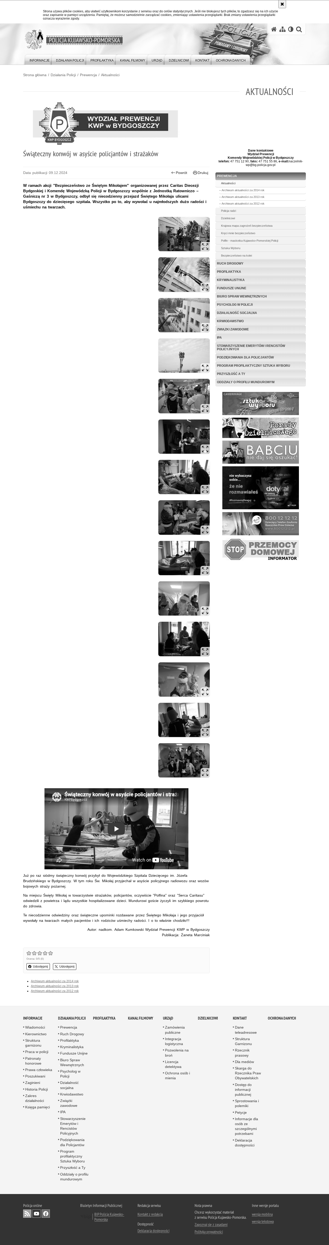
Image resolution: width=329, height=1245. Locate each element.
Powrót (181, 173)
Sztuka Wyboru (230, 248)
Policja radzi (228, 210)
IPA (219, 337)
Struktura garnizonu (33, 1042)
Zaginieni (32, 1083)
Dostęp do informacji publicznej (243, 1090)
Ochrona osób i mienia (177, 1075)
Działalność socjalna (237, 313)
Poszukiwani (35, 1076)
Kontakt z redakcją (150, 1214)
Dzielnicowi (228, 218)
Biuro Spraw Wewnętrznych (242, 296)
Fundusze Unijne (231, 288)
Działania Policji (63, 75)
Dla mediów (244, 1062)
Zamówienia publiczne (175, 1029)
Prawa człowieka (38, 1070)
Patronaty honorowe (33, 1060)
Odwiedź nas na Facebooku (46, 1213)
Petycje (241, 1112)
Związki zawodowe (233, 329)
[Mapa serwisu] (282, 29)
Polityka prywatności (209, 1231)
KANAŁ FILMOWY (140, 1018)
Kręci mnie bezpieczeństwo (238, 233)
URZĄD (168, 1018)
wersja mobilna (262, 1214)
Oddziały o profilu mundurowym (246, 382)
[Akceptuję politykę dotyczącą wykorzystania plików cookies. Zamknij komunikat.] (282, 4)
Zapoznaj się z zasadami (211, 1224)
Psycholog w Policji (235, 304)
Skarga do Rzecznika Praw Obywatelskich (248, 1073)
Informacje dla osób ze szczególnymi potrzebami (246, 1126)
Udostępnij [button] (40, 966)
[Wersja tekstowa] (291, 29)
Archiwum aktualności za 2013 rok (55, 986)
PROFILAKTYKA (104, 1018)
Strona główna (35, 75)
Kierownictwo (36, 1034)
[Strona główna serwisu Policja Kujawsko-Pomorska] (274, 29)
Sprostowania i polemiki (247, 1103)
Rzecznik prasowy (242, 1052)
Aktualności (110, 75)
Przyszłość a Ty (231, 374)
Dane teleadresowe (246, 1029)
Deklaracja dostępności (244, 1142)
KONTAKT (240, 1018)
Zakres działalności (34, 1098)
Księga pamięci (37, 1107)
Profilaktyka (229, 272)
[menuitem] (39, 59)
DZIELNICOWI (208, 1018)
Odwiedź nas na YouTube (36, 1213)
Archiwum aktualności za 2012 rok (55, 991)
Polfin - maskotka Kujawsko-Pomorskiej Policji (249, 240)
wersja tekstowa (263, 1221)
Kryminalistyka (231, 280)
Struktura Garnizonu (243, 1041)
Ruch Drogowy (230, 263)
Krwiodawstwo (230, 321)
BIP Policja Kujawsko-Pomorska (109, 1217)
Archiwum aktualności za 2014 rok (55, 981)
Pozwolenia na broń (177, 1052)
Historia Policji (36, 1089)
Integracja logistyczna (174, 1041)
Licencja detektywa (173, 1064)
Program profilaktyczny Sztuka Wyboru (253, 365)
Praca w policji (36, 1052)
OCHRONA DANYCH (282, 1018)
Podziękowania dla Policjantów (245, 357)
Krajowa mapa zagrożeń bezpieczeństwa (246, 225)
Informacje (32, 1018)
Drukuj (203, 173)
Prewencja (88, 75)
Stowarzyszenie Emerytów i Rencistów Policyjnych (251, 347)
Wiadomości (35, 1027)
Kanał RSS (27, 1213)
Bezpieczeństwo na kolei (236, 255)
